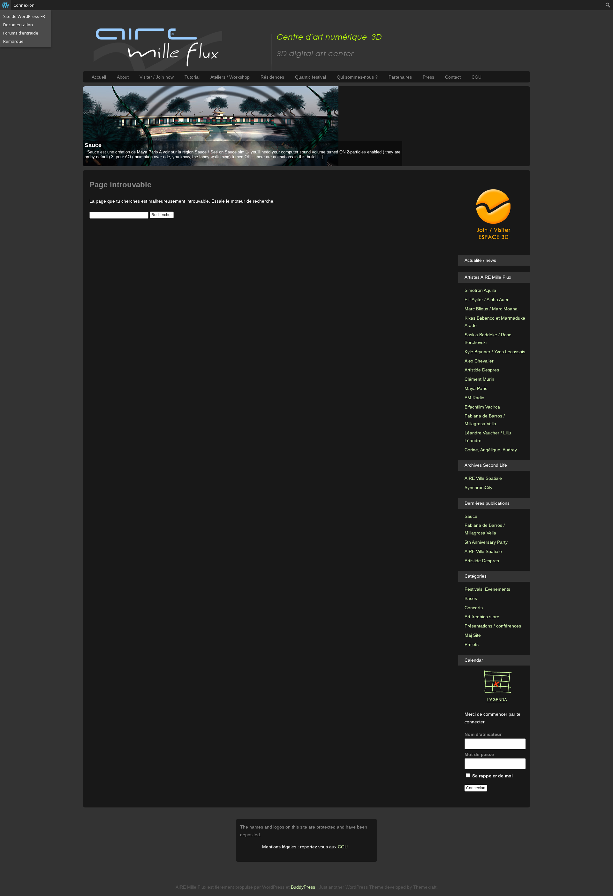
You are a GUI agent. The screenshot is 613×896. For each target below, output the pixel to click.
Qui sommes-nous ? (357, 77)
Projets (472, 644)
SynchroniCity (478, 487)
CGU (476, 77)
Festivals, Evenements (487, 589)
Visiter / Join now (157, 77)
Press (428, 77)
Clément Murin (479, 379)
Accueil (99, 77)
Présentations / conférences (493, 625)
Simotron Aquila (480, 290)
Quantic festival (310, 77)
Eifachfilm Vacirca (482, 406)
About (123, 77)
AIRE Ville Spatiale (483, 478)
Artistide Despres (482, 369)
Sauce (93, 145)
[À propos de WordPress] (5, 5)
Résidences (272, 77)
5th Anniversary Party (486, 542)
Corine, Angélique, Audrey (491, 449)
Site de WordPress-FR (24, 16)
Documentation (18, 24)
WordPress (273, 887)
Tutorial (192, 77)
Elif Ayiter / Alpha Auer (487, 299)
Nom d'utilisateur (483, 734)
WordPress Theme (364, 887)
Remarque (13, 41)
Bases (471, 598)
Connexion (23, 5)
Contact (453, 77)
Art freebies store (482, 616)
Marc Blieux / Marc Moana (491, 308)
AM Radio (474, 397)
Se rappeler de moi (492, 775)
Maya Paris (476, 388)
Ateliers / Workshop (230, 77)
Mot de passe (479, 754)
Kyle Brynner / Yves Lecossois (495, 351)
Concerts (474, 607)
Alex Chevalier (479, 360)
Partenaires (400, 77)
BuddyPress (303, 887)
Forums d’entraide (20, 33)
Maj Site (473, 635)
